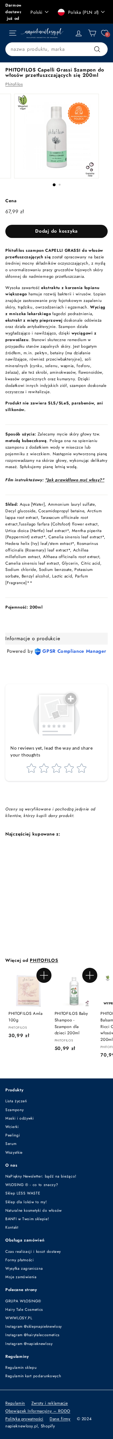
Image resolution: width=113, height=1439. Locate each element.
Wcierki (12, 1127)
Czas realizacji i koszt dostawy (33, 1251)
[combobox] (56, 49)
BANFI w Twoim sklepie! (27, 1219)
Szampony (14, 1110)
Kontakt (12, 1227)
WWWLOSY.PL (18, 1318)
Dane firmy (60, 1419)
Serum (10, 1143)
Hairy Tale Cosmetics (24, 1309)
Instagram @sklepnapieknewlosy (33, 1326)
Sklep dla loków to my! (26, 1202)
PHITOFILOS (44, 960)
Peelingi (12, 1135)
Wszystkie (14, 1152)
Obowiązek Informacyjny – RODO (37, 1411)
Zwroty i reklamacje (49, 1403)
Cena (11, 201)
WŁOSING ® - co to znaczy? (31, 1185)
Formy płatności (19, 1260)
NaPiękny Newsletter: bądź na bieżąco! (41, 1176)
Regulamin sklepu (20, 1367)
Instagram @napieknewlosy (29, 1344)
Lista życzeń (16, 1101)
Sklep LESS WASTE (22, 1193)
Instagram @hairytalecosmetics (32, 1335)
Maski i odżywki (19, 1118)
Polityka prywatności (24, 1419)
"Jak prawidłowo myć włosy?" (75, 480)
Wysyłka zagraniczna (24, 1268)
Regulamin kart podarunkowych (33, 1376)
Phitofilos (14, 84)
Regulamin (15, 1403)
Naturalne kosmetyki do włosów (33, 1210)
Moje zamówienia (21, 1277)
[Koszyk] (92, 33)
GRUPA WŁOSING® (23, 1301)
